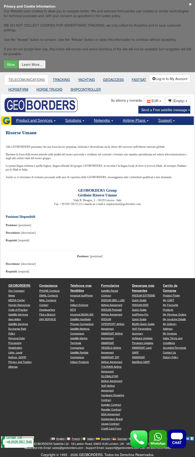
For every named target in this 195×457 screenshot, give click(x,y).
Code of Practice (18, 309)
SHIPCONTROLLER (85, 89)
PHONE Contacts (49, 290)
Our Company (16, 290)
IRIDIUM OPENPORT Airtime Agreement (112, 323)
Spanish (105, 438)
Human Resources (19, 305)
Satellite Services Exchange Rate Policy (18, 328)
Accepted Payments (174, 347)
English (60, 438)
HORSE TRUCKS (49, 89)
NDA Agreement (110, 414)
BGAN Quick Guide (143, 324)
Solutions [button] (73, 121)
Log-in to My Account (171, 78)
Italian (90, 438)
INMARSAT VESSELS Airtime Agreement (111, 347)
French (76, 438)
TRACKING (61, 79)
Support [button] (165, 121)
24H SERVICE (47, 319)
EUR (155, 100)
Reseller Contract (111, 409)
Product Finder (171, 295)
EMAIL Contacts (48, 295)
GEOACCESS (113, 79)
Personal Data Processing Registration (16, 342)
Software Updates (142, 338)
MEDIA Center (16, 300)
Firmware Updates (142, 343)
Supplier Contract (111, 404)
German (122, 438)
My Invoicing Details (174, 319)
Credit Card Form (111, 428)
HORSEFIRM (18, 89)
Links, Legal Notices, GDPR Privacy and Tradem (20, 357)
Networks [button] (102, 121)
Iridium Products (79, 362)
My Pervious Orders (174, 314)
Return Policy (170, 357)
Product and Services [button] (34, 121)
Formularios (110, 285)
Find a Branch (47, 314)
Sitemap (13, 366)
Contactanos (48, 285)
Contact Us (169, 352)
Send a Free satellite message (164, 109)
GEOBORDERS (19, 285)
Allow (11, 64)
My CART (168, 300)
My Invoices (170, 333)
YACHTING (86, 79)
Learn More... (32, 64)
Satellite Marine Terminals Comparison (79, 342)
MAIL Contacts (47, 300)
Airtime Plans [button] (134, 121)
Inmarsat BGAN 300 (81, 314)
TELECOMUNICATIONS (26, 79)
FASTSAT (139, 79)
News (11, 295)
